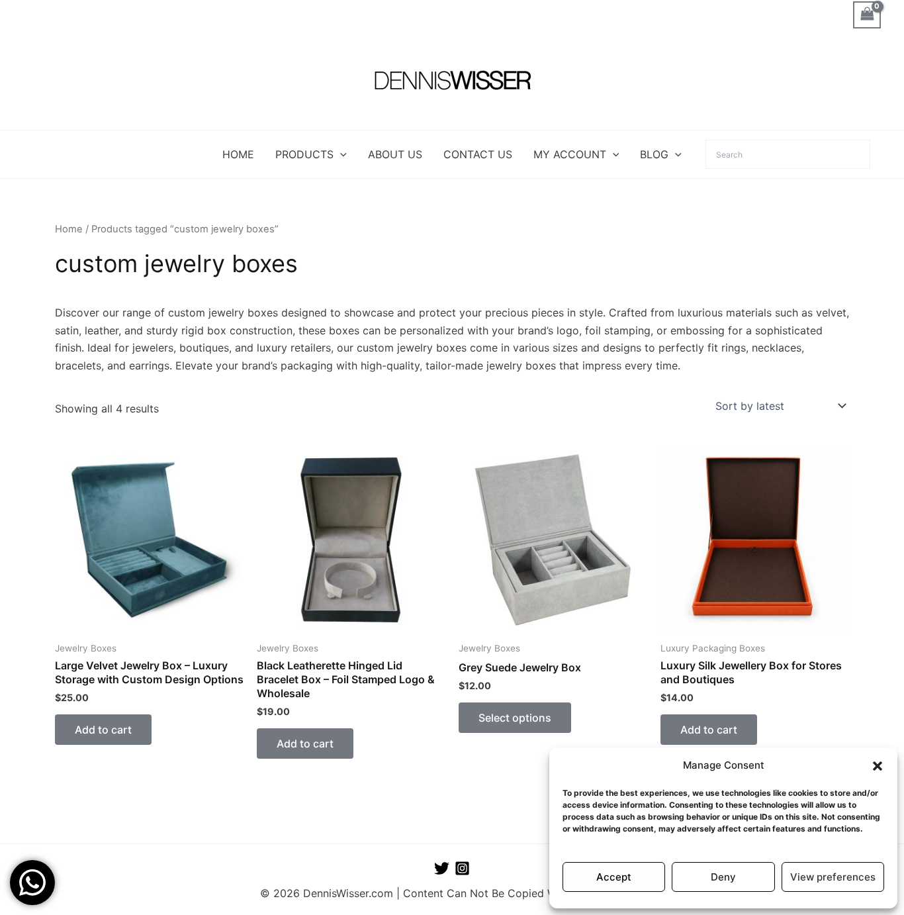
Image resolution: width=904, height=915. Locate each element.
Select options (514, 717)
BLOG (654, 154)
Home (69, 229)
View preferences (833, 877)
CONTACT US (477, 154)
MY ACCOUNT (569, 154)
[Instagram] (462, 868)
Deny (723, 877)
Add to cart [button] (103, 729)
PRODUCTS (304, 154)
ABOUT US (395, 154)
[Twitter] (441, 868)
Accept (613, 877)
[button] (877, 766)
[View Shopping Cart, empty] (867, 14)
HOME (238, 154)
